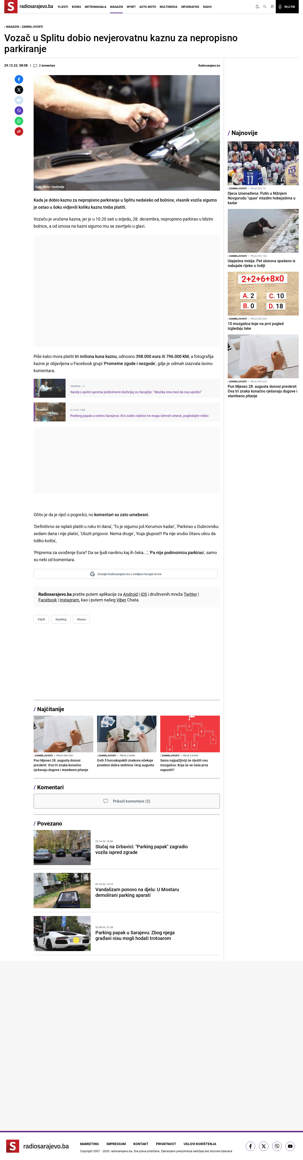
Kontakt (140, 1144)
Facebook (47, 600)
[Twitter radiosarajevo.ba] (263, 1146)
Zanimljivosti (32, 26)
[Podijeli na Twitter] (19, 90)
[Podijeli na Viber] (19, 110)
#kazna (81, 619)
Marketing (89, 1144)
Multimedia (168, 7)
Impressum (116, 1144)
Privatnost (166, 1144)
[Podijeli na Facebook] (19, 79)
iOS (144, 594)
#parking (61, 619)
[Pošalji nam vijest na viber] (277, 1146)
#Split (41, 619)
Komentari (50, 787)
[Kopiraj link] (19, 131)
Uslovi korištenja (200, 1144)
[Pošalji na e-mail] (19, 100)
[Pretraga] (265, 7)
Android (130, 594)
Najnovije (245, 133)
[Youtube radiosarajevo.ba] (290, 1146)
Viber (121, 600)
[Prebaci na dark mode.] (258, 6)
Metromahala (95, 7)
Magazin (116, 7)
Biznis (76, 7)
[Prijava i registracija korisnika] (272, 6)
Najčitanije (50, 709)
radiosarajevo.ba (121, 1151)
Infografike (190, 7)
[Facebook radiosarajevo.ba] (250, 1146)
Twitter (190, 594)
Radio (207, 7)
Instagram (69, 600)
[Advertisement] (127, 291)
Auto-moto (147, 7)
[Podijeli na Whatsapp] (19, 121)
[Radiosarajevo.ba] (37, 1146)
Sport (131, 7)
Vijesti (63, 7)
